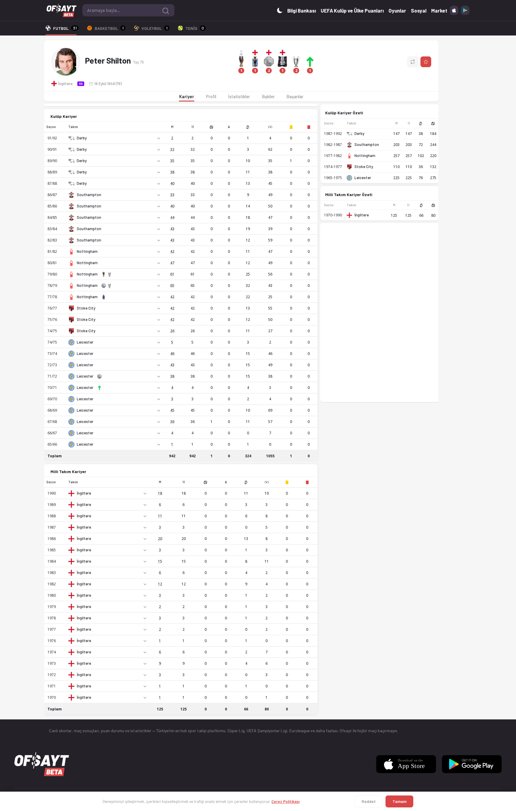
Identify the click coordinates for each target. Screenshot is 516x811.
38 (172, 172)
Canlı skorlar (60, 730)
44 (172, 217)
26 (172, 330)
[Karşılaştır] (412, 61)
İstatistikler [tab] (239, 96)
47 (172, 262)
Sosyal (418, 10)
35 (172, 160)
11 (160, 515)
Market (439, 10)
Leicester (85, 342)
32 (172, 149)
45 (172, 410)
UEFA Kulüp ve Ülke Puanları (352, 10)
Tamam (399, 801)
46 (172, 353)
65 (172, 285)
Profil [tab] (211, 96)
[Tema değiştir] (280, 10)
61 (172, 274)
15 (160, 561)
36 (172, 421)
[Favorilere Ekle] (425, 61)
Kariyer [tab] (186, 96)
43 (172, 228)
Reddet (369, 801)
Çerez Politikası (285, 801)
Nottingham (87, 251)
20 (160, 538)
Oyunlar (397, 10)
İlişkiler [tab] (268, 96)
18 (160, 493)
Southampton (89, 195)
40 (172, 183)
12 (160, 584)
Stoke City (86, 308)
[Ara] (166, 10)
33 (172, 194)
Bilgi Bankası (301, 10)
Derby (82, 138)
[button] (275, 61)
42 (172, 251)
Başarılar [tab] (295, 96)
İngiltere (84, 493)
